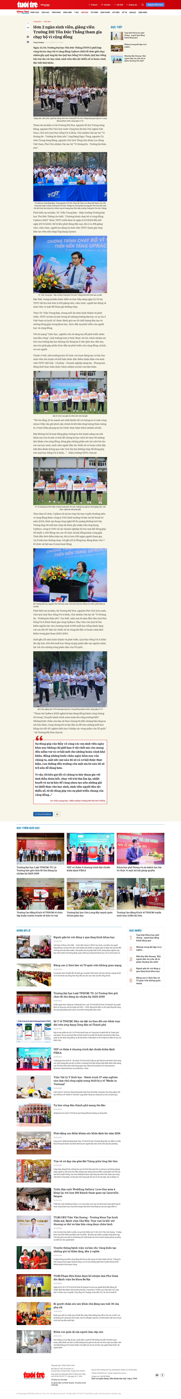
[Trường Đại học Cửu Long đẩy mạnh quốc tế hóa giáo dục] (90, 894)
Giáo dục (84, 12)
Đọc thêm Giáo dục (28, 828)
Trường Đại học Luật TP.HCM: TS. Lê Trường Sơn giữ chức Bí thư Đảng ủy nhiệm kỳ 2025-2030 (37, 870)
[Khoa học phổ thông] (44, 4)
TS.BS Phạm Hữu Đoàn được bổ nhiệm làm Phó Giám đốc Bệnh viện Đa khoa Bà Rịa (86, 1277)
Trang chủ (37, 21)
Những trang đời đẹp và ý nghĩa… (135, 45)
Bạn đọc (133, 12)
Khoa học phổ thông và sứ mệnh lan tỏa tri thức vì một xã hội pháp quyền (139, 869)
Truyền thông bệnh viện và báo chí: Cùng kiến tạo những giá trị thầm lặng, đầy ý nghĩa (85, 1249)
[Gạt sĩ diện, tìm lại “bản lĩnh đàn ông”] (34, 1369)
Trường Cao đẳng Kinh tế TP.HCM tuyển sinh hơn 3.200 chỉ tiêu (139, 914)
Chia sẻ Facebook (44, 814)
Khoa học (45, 12)
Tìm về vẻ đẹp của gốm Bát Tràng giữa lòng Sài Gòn (86, 1161)
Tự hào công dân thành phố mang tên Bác (80, 1105)
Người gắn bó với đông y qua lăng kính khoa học (84, 937)
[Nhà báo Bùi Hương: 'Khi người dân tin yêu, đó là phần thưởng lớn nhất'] (117, 59)
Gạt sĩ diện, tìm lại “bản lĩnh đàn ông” (77, 1359)
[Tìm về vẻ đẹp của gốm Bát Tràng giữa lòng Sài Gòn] (34, 1170)
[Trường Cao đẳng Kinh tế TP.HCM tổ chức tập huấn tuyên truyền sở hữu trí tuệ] (40, 894)
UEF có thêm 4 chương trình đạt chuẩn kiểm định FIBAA (88, 869)
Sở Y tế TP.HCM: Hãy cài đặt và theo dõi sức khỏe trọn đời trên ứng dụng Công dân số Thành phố (87, 1023)
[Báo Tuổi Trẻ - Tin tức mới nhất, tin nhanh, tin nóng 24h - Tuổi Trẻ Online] (27, 4)
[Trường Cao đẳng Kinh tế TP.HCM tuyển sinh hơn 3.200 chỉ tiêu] (140, 894)
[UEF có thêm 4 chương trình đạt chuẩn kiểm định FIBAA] (90, 849)
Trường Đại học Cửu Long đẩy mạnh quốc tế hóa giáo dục (90, 914)
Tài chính (94, 12)
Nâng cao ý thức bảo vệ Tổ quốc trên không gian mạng (88, 965)
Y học (76, 12)
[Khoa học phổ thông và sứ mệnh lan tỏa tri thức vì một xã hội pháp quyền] (140, 849)
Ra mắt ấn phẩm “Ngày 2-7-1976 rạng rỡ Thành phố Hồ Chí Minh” (87, 1389)
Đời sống (116, 12)
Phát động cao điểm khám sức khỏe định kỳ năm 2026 (87, 1133)
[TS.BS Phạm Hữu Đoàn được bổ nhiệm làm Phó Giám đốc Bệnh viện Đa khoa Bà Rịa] (34, 1285)
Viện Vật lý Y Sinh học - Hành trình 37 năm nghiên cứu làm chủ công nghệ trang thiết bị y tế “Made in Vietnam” (86, 1081)
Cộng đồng (142, 12)
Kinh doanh (105, 12)
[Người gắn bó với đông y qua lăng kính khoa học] (34, 946)
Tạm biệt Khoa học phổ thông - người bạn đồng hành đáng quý (134, 35)
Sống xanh (67, 12)
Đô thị (124, 12)
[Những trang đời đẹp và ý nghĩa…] (117, 47)
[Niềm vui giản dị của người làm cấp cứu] (34, 1341)
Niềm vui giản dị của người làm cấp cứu (78, 1331)
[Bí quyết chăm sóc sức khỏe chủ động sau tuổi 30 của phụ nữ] (34, 1313)
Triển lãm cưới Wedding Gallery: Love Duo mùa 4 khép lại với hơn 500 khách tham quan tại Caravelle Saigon (86, 1193)
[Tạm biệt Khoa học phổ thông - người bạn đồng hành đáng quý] (117, 36)
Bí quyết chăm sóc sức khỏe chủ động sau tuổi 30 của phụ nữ (86, 1305)
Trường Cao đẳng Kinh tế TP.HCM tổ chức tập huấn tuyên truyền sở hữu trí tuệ (40, 914)
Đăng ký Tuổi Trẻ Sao (155, 5)
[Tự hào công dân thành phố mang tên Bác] (34, 1115)
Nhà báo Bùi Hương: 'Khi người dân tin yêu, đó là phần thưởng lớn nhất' (135, 58)
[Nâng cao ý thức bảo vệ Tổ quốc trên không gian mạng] (34, 975)
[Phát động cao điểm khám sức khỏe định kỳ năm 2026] (34, 1143)
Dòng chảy (34, 12)
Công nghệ (56, 12)
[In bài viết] (57, 814)
